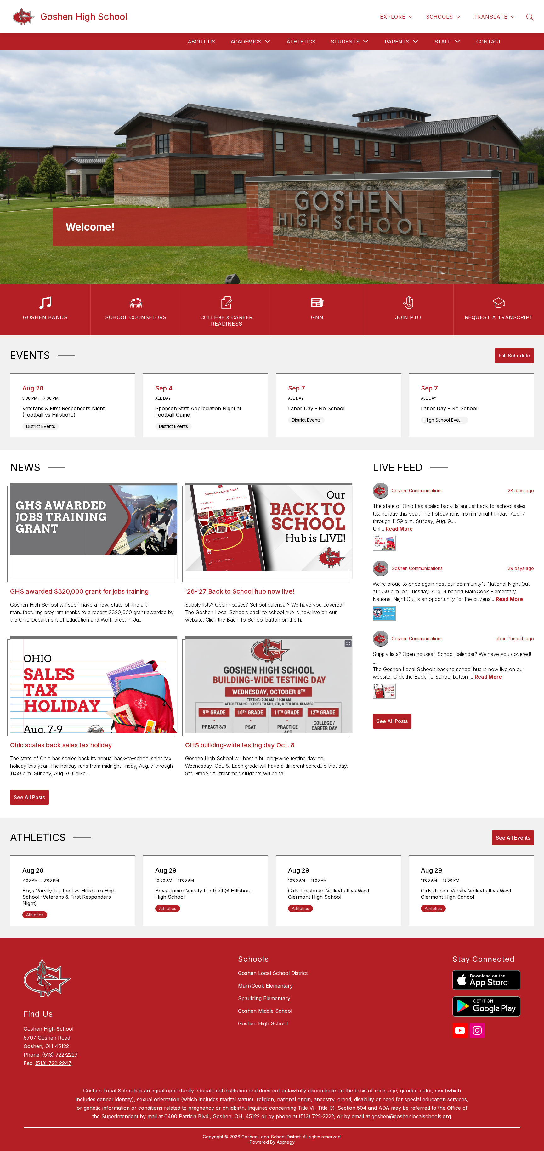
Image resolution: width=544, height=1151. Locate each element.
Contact (488, 41)
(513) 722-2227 (60, 1054)
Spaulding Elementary (264, 998)
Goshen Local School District (273, 973)
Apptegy (286, 1142)
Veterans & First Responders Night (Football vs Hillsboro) (63, 411)
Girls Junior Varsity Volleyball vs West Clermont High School (466, 893)
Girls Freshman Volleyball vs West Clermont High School (328, 893)
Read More (399, 529)
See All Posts (29, 797)
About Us (201, 41)
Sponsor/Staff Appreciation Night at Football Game (198, 411)
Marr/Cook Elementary (265, 986)
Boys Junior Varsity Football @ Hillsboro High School (203, 893)
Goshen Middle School (265, 1011)
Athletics (300, 41)
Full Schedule (514, 355)
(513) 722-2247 (53, 1063)
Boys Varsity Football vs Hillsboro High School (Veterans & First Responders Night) (69, 896)
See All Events (513, 838)
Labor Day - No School (318, 408)
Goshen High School (263, 1023)
